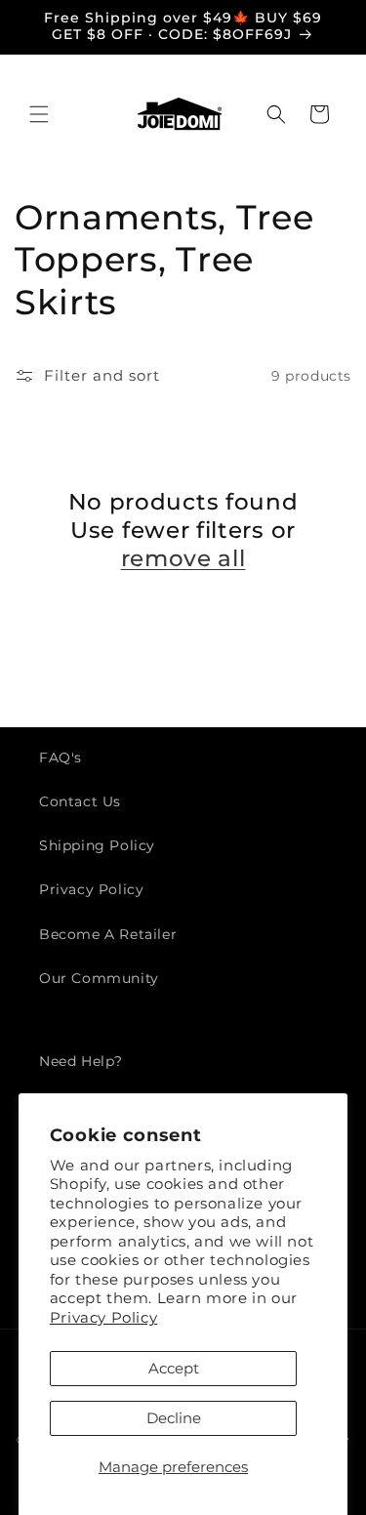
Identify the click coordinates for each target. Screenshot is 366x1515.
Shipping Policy (97, 845)
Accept (173, 1368)
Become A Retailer (108, 934)
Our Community (99, 978)
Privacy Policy (103, 1317)
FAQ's (60, 757)
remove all (183, 558)
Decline (173, 1418)
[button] (39, 114)
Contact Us (80, 801)
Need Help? (81, 1061)
